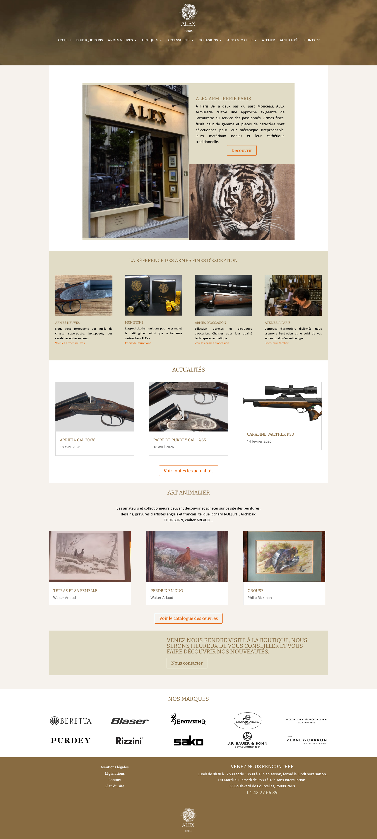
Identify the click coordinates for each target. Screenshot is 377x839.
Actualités (290, 40)
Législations (115, 773)
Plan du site (114, 786)
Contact (312, 40)
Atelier (268, 40)
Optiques (150, 40)
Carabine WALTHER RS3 (270, 434)
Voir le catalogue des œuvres (188, 618)
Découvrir (241, 150)
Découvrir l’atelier (277, 343)
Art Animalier (240, 40)
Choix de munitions (138, 343)
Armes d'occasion (210, 323)
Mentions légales (115, 767)
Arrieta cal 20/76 (78, 440)
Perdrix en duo (167, 590)
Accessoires (178, 40)
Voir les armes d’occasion (212, 343)
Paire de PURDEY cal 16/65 (179, 440)
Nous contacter (187, 663)
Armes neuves (120, 40)
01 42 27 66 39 (262, 792)
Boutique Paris (89, 40)
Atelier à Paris (278, 323)
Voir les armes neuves (70, 343)
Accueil (64, 40)
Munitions (134, 323)
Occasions (208, 40)
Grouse (256, 590)
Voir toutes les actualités (189, 470)
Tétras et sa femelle (75, 590)
